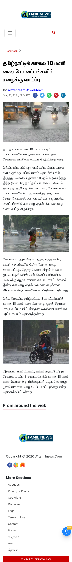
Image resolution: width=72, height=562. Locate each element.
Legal (11, 510)
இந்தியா (13, 550)
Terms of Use (16, 517)
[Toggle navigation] (10, 33)
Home (12, 530)
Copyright (14, 497)
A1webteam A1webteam (26, 90)
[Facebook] (9, 464)
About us (14, 484)
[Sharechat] (15, 464)
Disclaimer (14, 504)
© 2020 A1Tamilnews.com (36, 558)
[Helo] (22, 464)
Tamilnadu (12, 50)
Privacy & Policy (18, 491)
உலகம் (11, 543)
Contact (13, 523)
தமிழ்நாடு (13, 537)
